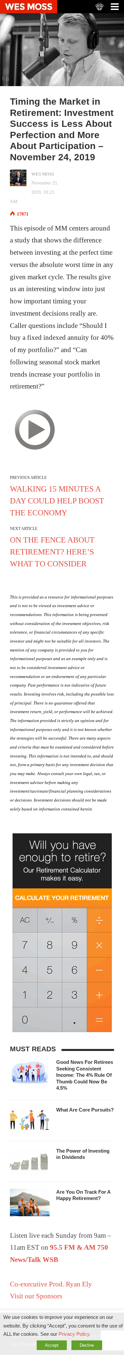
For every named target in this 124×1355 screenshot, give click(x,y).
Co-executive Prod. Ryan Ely (51, 1284)
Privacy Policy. (75, 1334)
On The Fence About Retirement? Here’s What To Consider (52, 552)
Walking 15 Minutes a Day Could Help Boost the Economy (57, 501)
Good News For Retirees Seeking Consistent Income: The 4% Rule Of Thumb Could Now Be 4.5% (84, 1075)
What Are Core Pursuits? (85, 1110)
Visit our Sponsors (36, 1296)
